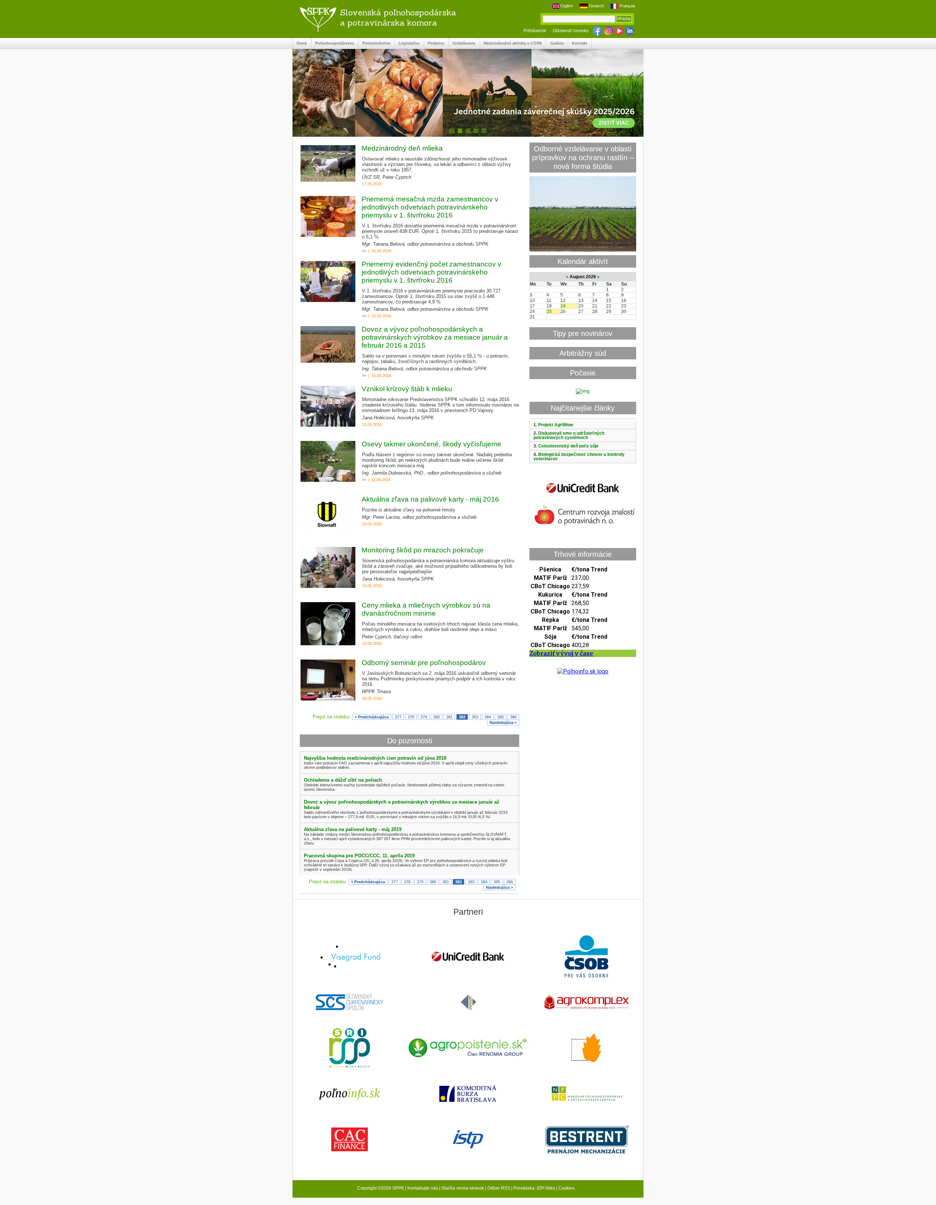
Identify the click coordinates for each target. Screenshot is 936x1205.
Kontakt (577, 43)
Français (627, 6)
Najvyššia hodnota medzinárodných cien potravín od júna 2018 (375, 758)
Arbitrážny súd (582, 353)
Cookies (566, 1188)
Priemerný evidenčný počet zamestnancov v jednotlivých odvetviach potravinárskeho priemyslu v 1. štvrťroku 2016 (431, 272)
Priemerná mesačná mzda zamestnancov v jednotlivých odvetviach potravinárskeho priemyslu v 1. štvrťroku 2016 (430, 207)
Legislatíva (407, 43)
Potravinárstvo (374, 43)
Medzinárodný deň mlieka (402, 148)
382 (462, 717)
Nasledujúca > (503, 722)
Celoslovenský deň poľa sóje (568, 446)
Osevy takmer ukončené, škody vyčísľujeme (431, 444)
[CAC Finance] (349, 1140)
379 (423, 717)
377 (398, 717)
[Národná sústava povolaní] (349, 1049)
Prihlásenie (535, 30)
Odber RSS (498, 1188)
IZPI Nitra (546, 1188)
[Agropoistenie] (468, 1048)
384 (487, 717)
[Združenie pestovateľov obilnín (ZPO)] (586, 1048)
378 (411, 717)
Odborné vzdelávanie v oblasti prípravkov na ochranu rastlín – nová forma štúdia (583, 157)
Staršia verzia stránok (462, 1188)
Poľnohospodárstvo (333, 43)
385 (500, 717)
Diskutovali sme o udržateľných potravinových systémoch (568, 435)
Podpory (434, 43)
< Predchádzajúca (372, 717)
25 (549, 311)
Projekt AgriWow (555, 425)
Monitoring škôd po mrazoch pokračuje (423, 550)
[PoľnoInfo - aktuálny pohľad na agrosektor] (349, 1094)
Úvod (300, 43)
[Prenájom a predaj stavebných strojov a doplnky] (586, 1140)
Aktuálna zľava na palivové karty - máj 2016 (430, 499)
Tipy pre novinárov (582, 333)
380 (436, 717)
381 (449, 717)
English (566, 6)
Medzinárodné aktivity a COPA (511, 43)
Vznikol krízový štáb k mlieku (407, 389)
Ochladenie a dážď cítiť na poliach (343, 780)
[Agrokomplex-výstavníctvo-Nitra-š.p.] (586, 1003)
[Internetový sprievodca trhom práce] (468, 1140)
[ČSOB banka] (586, 957)
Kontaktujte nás (422, 1188)
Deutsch (596, 6)
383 (475, 717)
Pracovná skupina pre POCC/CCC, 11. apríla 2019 (359, 855)
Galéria (554, 43)
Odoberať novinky (571, 30)
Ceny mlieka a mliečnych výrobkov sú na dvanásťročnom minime (426, 609)
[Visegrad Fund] (349, 957)
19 (563, 306)
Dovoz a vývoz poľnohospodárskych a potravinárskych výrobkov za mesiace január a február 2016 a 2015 (435, 337)
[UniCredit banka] (582, 494)
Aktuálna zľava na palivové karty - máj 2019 (352, 829)
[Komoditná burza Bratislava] (468, 1094)
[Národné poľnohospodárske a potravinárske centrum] (586, 1094)
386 (513, 717)
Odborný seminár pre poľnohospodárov (424, 662)
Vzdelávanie (462, 43)
